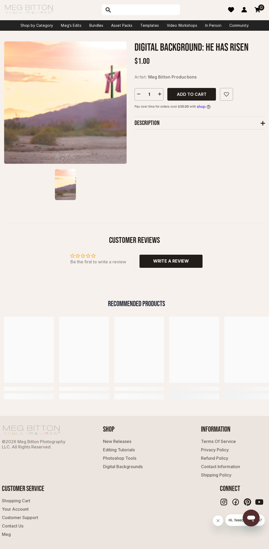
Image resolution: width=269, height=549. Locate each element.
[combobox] (146, 10)
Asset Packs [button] (121, 25)
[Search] (122, 9)
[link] (29, 389)
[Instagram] (224, 502)
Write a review (171, 261)
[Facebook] (236, 502)
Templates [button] (149, 25)
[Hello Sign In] (244, 9)
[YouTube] (259, 502)
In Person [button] (213, 25)
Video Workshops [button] (182, 25)
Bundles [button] (96, 25)
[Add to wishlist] (226, 94)
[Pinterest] (247, 502)
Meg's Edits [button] (71, 25)
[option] (65, 102)
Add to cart (191, 94)
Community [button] (239, 25)
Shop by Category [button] (36, 25)
